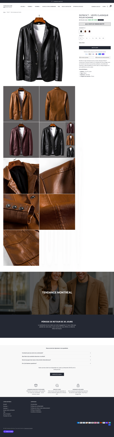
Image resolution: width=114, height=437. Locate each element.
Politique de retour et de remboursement (40, 408)
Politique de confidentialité (37, 406)
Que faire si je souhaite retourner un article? (33, 356)
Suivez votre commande (49, 6)
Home (4, 12)
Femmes (30, 6)
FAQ (59, 6)
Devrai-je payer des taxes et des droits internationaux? (36, 360)
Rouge (89, 31)
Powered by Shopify (28, 428)
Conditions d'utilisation (36, 412)
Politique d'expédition (36, 410)
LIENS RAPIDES (7, 401)
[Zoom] (72, 17)
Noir (81, 31)
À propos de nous (78, 6)
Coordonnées (34, 404)
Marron (85, 31)
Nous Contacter (66, 6)
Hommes (37, 6)
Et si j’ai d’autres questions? (29, 363)
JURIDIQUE (33, 401)
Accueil (23, 6)
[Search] (107, 6)
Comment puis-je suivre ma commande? (32, 353)
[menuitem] (23, 6)
